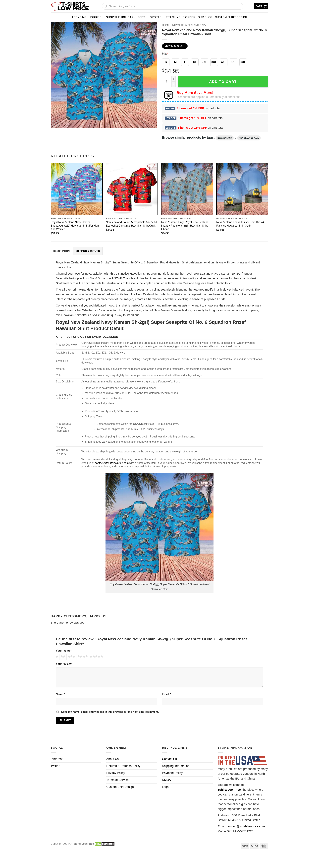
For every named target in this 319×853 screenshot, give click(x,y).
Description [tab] (61, 251)
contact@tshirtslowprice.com (112, 462)
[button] (261, 6)
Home (166, 25)
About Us (112, 759)
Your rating (63, 650)
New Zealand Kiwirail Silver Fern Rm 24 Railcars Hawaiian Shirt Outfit (240, 224)
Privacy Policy (115, 773)
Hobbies (95, 17)
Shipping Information (175, 766)
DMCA (166, 780)
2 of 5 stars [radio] (62, 657)
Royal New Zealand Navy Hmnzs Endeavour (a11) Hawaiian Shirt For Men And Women (75, 226)
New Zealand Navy (249, 138)
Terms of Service (117, 780)
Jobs (141, 17)
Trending (79, 17)
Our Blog (205, 17)
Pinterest (56, 759)
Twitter (55, 766)
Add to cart (223, 81)
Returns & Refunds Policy (123, 766)
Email (166, 694)
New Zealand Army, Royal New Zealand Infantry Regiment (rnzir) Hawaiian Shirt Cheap (185, 226)
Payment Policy (172, 773)
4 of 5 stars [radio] (82, 657)
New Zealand (224, 138)
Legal (165, 787)
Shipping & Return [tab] (88, 251)
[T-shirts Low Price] (70, 6)
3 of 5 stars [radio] (70, 657)
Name (60, 694)
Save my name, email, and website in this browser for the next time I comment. (110, 711)
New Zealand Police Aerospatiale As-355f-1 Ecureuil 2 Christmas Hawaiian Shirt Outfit (131, 224)
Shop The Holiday (119, 17)
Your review (64, 663)
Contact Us (169, 759)
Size (165, 53)
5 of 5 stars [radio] (96, 657)
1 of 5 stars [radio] (56, 657)
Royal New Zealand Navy (189, 25)
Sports (155, 17)
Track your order (180, 17)
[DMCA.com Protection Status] (105, 843)
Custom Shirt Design (231, 17)
